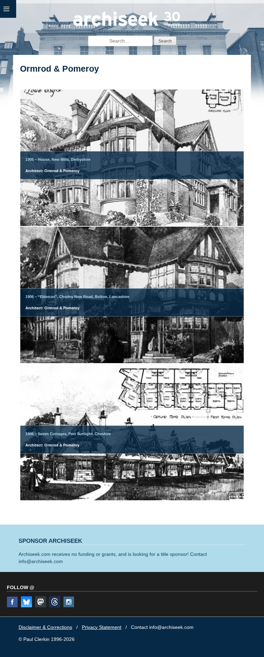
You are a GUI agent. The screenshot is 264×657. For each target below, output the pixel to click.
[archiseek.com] (127, 25)
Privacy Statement (101, 627)
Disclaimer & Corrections (45, 627)
